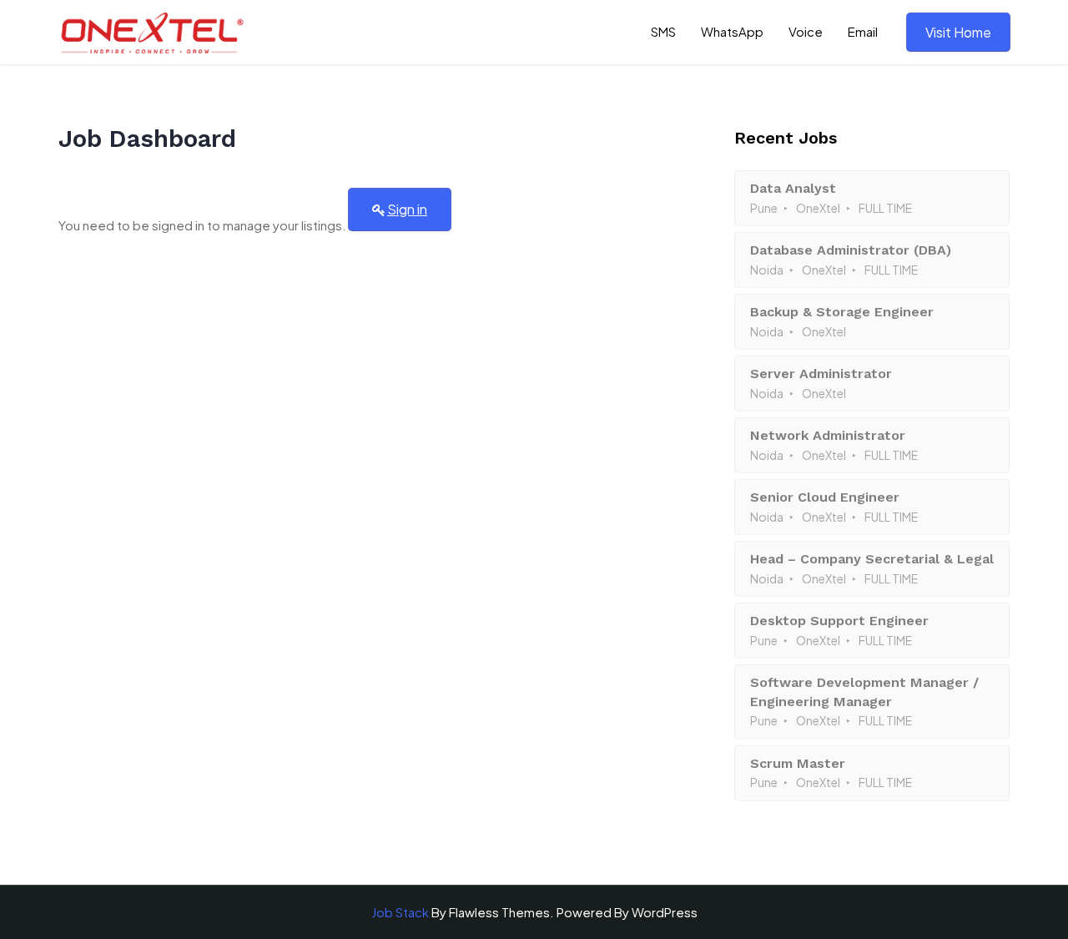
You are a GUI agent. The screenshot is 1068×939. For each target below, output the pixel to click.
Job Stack (400, 912)
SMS (663, 31)
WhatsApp (732, 31)
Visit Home (958, 32)
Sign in (407, 209)
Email (863, 31)
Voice (805, 31)
